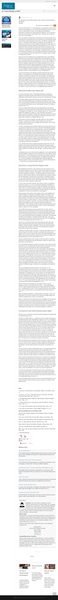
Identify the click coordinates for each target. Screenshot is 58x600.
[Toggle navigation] (54, 5)
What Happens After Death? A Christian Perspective (30, 460)
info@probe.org (37, 533)
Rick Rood (22, 500)
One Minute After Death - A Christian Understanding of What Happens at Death (36, 467)
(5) (51, 366)
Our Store (54, 1)
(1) (32, 35)
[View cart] (50, 5)
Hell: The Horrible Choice (24, 450)
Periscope (48, 1)
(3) (38, 141)
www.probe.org (32, 521)
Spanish (51, 25)
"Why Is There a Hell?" (24, 477)
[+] (24, 566)
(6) (37, 376)
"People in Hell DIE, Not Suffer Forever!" (27, 484)
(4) (27, 363)
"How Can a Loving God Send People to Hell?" (29, 492)
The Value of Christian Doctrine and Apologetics (23, 573)
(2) (49, 70)
